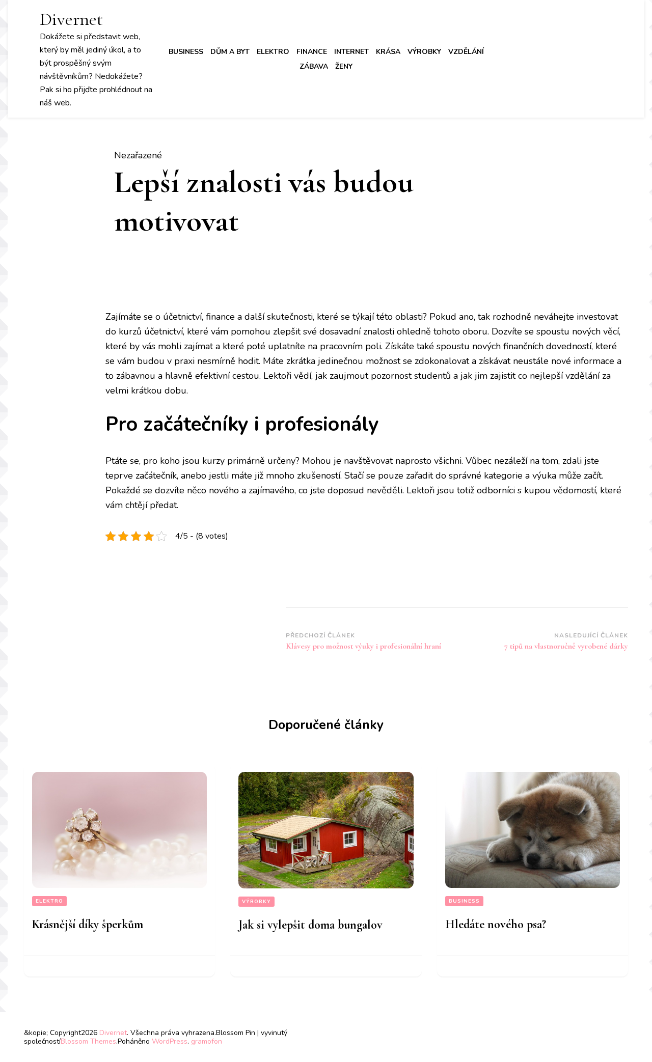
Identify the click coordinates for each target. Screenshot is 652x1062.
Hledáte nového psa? (495, 924)
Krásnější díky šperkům (87, 924)
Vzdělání (466, 52)
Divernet (71, 19)
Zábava (314, 66)
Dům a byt (230, 52)
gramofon (206, 1041)
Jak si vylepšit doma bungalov (310, 924)
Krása (388, 52)
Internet (351, 52)
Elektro (273, 52)
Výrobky (424, 52)
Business (186, 52)
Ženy (343, 66)
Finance (311, 52)
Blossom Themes (88, 1041)
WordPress (169, 1041)
